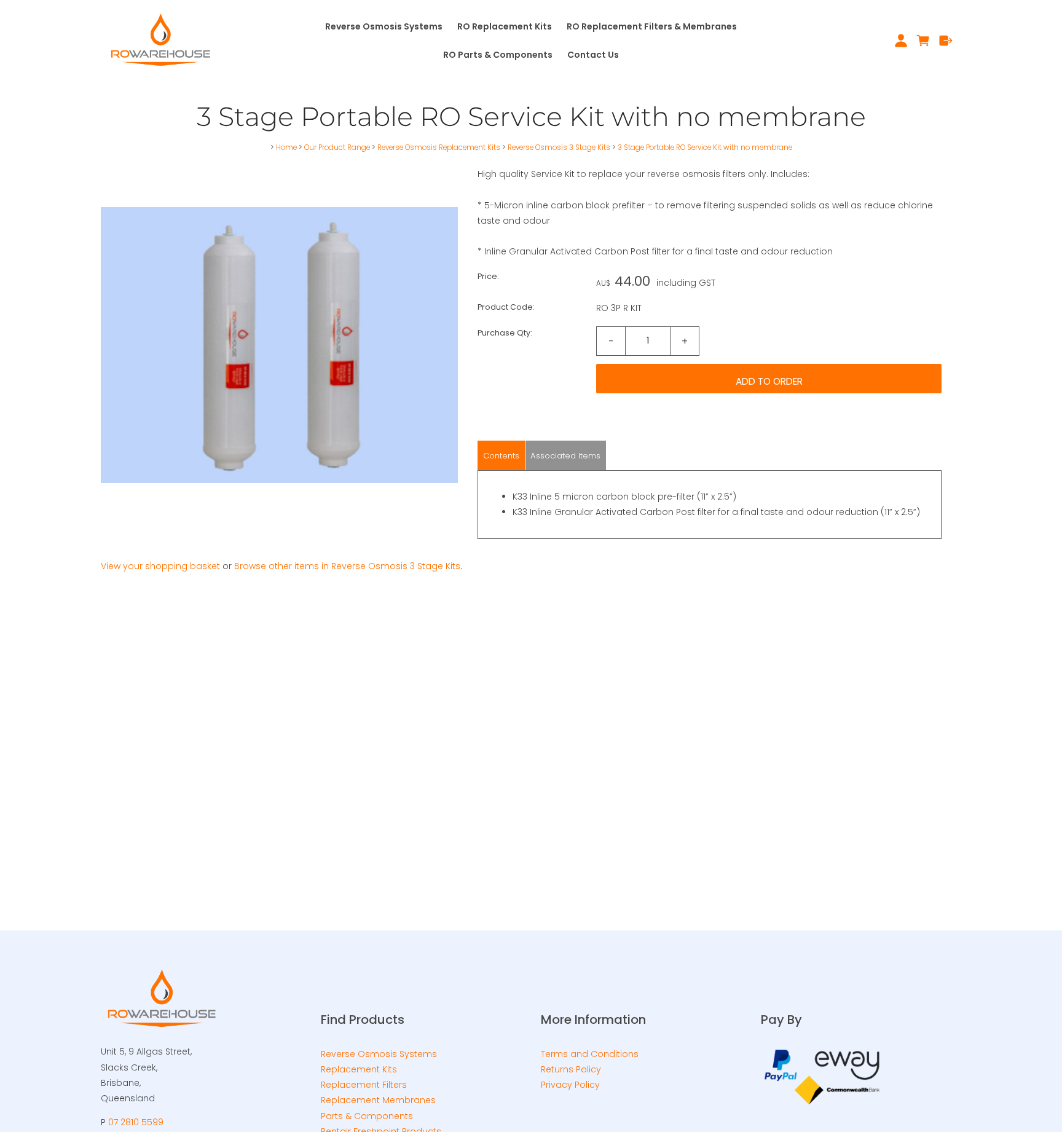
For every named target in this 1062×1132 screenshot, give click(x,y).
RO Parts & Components (498, 55)
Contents (501, 456)
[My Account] (900, 40)
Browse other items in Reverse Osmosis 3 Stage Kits (347, 566)
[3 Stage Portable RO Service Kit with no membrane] (279, 520)
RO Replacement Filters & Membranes (652, 26)
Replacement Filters (364, 1085)
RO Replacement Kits (504, 26)
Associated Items (565, 456)
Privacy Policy (570, 1085)
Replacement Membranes (378, 1100)
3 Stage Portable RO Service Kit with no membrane (705, 147)
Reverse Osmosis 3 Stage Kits (559, 147)
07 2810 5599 (135, 1122)
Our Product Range (337, 147)
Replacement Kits (359, 1069)
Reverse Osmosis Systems (383, 26)
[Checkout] (946, 40)
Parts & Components (367, 1116)
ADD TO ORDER (769, 381)
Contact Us (593, 55)
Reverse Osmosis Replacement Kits (438, 147)
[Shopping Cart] (923, 40)
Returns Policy (571, 1069)
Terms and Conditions (590, 1054)
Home (286, 147)
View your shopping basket (160, 566)
